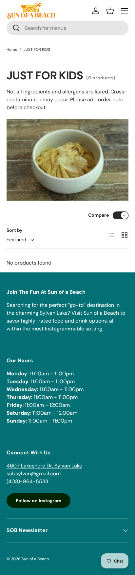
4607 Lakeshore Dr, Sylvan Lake (44, 465)
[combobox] (67, 28)
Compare (98, 215)
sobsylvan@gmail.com (34, 473)
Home (12, 49)
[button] (110, 11)
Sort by (15, 230)
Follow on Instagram (38, 501)
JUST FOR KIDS (37, 49)
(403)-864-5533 (27, 481)
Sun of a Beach (35, 559)
